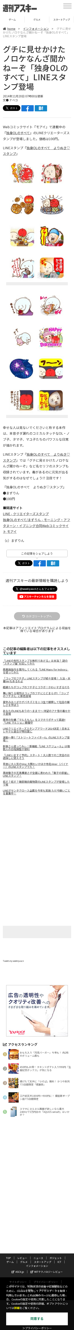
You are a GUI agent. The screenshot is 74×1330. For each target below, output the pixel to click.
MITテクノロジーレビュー (48, 1271)
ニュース (38, 1258)
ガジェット (56, 1258)
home (11, 29)
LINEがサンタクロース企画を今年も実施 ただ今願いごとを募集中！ (36, 792)
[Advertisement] (37, 833)
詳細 (17, 1308)
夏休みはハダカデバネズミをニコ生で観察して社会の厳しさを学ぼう (36, 703)
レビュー (22, 1258)
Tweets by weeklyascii (13, 960)
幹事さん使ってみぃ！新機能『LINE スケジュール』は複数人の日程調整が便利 (36, 748)
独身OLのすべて (18, 132)
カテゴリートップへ (39, 616)
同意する (37, 1319)
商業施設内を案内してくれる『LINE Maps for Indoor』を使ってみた (35, 671)
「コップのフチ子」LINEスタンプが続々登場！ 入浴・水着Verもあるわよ (36, 680)
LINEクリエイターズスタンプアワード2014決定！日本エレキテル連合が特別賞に (36, 730)
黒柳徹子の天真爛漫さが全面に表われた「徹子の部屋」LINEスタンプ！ (36, 774)
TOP (8, 1258)
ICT (61, 19)
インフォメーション (36, 29)
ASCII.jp (19, 1271)
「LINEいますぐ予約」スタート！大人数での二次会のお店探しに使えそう (36, 756)
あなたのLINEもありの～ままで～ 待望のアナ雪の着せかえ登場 (36, 712)
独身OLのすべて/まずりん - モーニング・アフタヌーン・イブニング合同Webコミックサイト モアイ (36, 525)
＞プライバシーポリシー (37, 1328)
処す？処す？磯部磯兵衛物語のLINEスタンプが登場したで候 (36, 783)
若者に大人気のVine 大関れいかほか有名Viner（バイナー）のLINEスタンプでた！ (35, 765)
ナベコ (13, 100)
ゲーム (10, 1262)
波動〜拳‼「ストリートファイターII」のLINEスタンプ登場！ (36, 739)
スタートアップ (37, 19)
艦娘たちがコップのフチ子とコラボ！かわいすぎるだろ (36, 687)
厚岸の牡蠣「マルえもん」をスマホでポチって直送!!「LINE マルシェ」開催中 (34, 721)
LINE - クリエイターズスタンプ (26, 513)
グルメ (12, 19)
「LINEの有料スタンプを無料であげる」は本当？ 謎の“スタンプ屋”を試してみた (35, 662)
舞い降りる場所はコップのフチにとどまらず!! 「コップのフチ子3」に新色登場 (36, 695)
